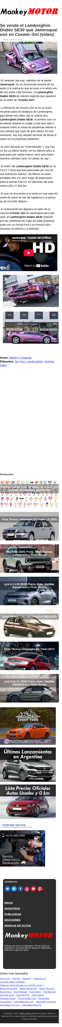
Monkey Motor (25, 1013)
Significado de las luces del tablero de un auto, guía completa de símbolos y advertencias (29, 488)
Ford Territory (35, 992)
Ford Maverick (49, 992)
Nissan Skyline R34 (28, 988)
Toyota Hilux (44, 998)
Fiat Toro (16, 979)
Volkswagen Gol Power (46, 1002)
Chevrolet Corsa (7, 995)
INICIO (9, 902)
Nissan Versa (6, 992)
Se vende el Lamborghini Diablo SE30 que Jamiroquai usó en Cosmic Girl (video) (28, 30)
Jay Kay (20, 361)
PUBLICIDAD (13, 914)
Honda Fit (27, 979)
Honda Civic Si (39, 979)
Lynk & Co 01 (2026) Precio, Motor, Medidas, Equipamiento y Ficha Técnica (29, 683)
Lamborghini (35, 361)
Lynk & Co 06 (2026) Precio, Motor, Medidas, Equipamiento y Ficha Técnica (29, 586)
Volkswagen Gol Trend (10, 1005)
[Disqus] (29, 429)
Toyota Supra (6, 1002)
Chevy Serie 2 (38, 995)
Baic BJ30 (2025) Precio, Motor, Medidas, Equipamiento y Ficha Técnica (29, 553)
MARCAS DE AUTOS (18, 925)
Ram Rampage (20, 992)
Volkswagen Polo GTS (32, 1005)
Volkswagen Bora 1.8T (24, 1002)
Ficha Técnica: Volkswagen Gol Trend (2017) (29, 649)
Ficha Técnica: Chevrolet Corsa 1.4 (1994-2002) (29, 616)
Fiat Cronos (5, 979)
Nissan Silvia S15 (47, 988)
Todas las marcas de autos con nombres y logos (21, 985)
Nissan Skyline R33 (8, 988)
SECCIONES (12, 919)
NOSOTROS (12, 908)
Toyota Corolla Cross (27, 998)
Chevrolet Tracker (7, 998)
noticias (49, 361)
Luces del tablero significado (12, 982)
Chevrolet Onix (22, 995)
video (3, 365)
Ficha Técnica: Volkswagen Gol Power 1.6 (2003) (29, 519)
